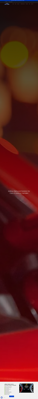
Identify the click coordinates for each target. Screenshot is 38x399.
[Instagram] (33, 2)
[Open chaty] (2, 397)
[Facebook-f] (31, 2)
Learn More (25, 0)
